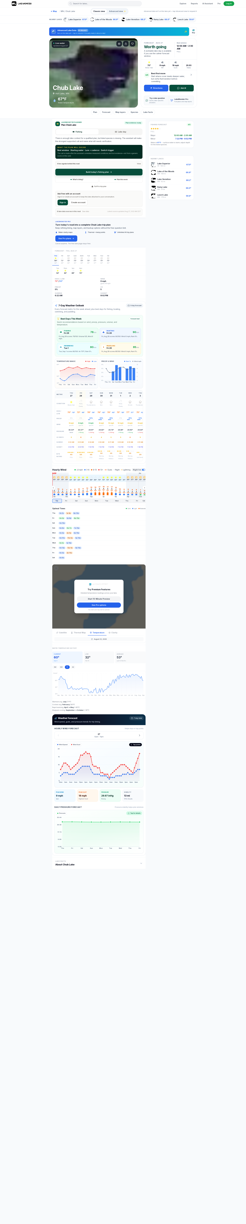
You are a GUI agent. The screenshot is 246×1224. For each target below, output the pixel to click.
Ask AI (183, 88)
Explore (183, 3)
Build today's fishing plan (97, 172)
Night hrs (137, 470)
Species (134, 112)
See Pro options (99, 605)
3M (55, 667)
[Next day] (139, 735)
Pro (219, 3)
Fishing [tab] (79, 132)
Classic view (99, 11)
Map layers (120, 112)
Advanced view (117, 11)
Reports (194, 3)
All (73, 667)
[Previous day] (58, 735)
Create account (78, 202)
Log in (229, 3)
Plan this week (122, 179)
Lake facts (148, 112)
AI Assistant (207, 3)
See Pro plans (64, 238)
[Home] (22, 3)
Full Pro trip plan (100, 186)
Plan (95, 112)
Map (54, 11)
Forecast (106, 112)
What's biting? (78, 179)
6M (61, 667)
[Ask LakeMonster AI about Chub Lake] (191, 74)
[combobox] (105, 3)
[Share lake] (126, 44)
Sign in (63, 202)
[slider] (99, 501)
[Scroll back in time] (53, 488)
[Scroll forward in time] (144, 488)
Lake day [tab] (122, 132)
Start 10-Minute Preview (99, 599)
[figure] (99, 764)
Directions (157, 88)
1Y (67, 667)
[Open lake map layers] (119, 44)
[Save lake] (132, 44)
